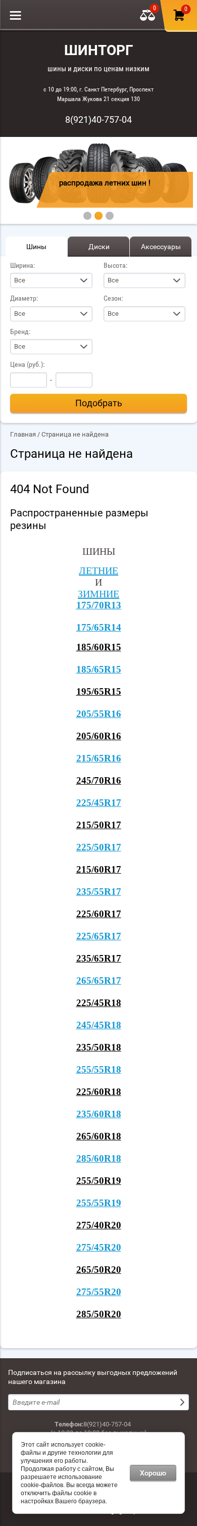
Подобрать (98, 403)
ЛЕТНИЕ (98, 570)
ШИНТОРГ (98, 50)
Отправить (183, 1402)
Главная (23, 434)
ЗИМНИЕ (98, 593)
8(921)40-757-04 (98, 119)
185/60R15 (98, 647)
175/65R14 (98, 627)
